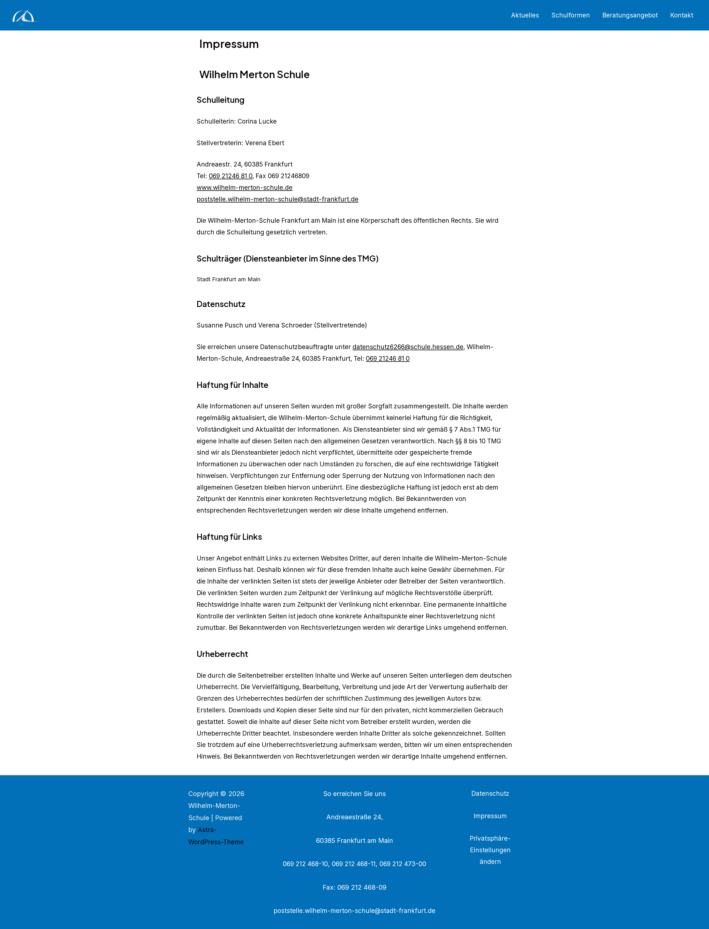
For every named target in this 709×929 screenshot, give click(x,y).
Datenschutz (490, 793)
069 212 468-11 (354, 863)
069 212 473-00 (402, 863)
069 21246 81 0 (230, 176)
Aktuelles (525, 15)
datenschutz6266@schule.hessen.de (408, 346)
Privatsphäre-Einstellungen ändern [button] (490, 850)
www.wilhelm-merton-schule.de (244, 187)
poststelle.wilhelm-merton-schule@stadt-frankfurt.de (277, 199)
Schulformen (570, 15)
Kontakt (681, 15)
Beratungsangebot (630, 15)
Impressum (490, 816)
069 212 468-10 (305, 863)
